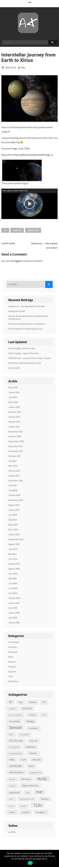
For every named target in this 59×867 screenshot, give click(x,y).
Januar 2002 (14, 603)
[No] (55, 858)
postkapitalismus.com (27, 799)
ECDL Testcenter (14, 747)
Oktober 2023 (14, 412)
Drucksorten (33, 728)
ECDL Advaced (24, 734)
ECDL (11, 734)
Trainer (12, 812)
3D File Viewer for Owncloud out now (25, 328)
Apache (33, 702)
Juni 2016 (12, 490)
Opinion (12, 661)
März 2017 (13, 465)
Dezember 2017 (15, 446)
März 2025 (13, 387)
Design (30, 721)
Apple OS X (12, 709)
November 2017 (15, 451)
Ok (30, 863)
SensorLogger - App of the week (23, 353)
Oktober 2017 (14, 456)
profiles (12, 832)
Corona (32, 715)
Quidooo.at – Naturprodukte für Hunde (26, 306)
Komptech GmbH (16, 311)
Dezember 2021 (15, 431)
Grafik (23, 760)
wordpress (41, 812)
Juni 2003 (12, 593)
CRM (44, 715)
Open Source (30, 785)
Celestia (17, 230)
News (10, 656)
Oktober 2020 (14, 436)
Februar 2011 (14, 563)
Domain (15, 727)
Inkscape (36, 759)
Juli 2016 (12, 485)
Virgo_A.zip (17, 148)
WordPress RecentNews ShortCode (24, 363)
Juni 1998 (12, 617)
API (44, 702)
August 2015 (14, 505)
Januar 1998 (14, 622)
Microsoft (12, 779)
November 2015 (15, 500)
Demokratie (14, 721)
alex (23, 67)
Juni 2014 (12, 514)
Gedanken (33, 753)
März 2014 (13, 529)
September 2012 (16, 539)
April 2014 (13, 524)
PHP (39, 792)
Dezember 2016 (15, 480)
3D (5, 230)
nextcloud (12, 786)
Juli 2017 (12, 461)
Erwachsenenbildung (15, 753)
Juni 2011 (12, 559)
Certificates (13, 642)
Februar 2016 (14, 495)
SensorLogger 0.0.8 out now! (21, 348)
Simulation (33, 230)
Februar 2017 (14, 470)
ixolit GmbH (9, 243)
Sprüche (12, 671)
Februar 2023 (14, 416)
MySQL (42, 779)
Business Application (15, 715)
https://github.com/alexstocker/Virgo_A (33, 154)
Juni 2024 (12, 397)
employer (30, 746)
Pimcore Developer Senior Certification (26, 323)
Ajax (21, 702)
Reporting (44, 799)
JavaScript (15, 766)
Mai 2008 (12, 578)
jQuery (31, 766)
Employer (13, 652)
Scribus (11, 806)
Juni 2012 (12, 549)
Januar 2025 (14, 392)
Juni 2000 (12, 607)
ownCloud (14, 792)
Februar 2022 (14, 421)
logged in (18, 260)
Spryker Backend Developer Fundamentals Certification (28, 317)
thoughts (23, 806)
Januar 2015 (14, 510)
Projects (12, 666)
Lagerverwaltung (35, 773)
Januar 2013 (14, 534)
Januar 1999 (14, 612)
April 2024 (13, 402)
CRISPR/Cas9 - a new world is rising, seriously (29, 358)
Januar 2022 (14, 426)
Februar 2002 (14, 598)
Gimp (11, 759)
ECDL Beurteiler (16, 740)
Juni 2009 (12, 573)
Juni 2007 (12, 583)
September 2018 (16, 441)
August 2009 (14, 568)
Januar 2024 (14, 407)
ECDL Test (33, 741)
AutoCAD (27, 708)
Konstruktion (16, 772)
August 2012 (14, 544)
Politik (11, 799)
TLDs (10, 676)
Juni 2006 (12, 588)
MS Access (26, 779)
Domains (12, 647)
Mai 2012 (12, 554)
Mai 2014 (12, 519)
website (25, 812)
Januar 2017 (14, 475)
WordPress (13, 681)
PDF (27, 793)
